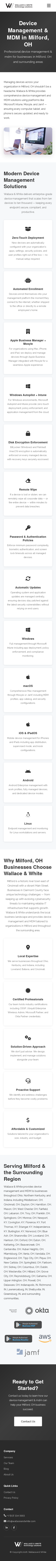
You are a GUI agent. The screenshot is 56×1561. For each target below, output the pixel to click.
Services (8, 1457)
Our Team (9, 1463)
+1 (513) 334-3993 (16, 1515)
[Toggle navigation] (48, 5)
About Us (9, 1474)
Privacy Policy (11, 1497)
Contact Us (28, 1421)
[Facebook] (14, 1527)
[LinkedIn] (6, 1527)
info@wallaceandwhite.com (21, 1521)
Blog (6, 1468)
